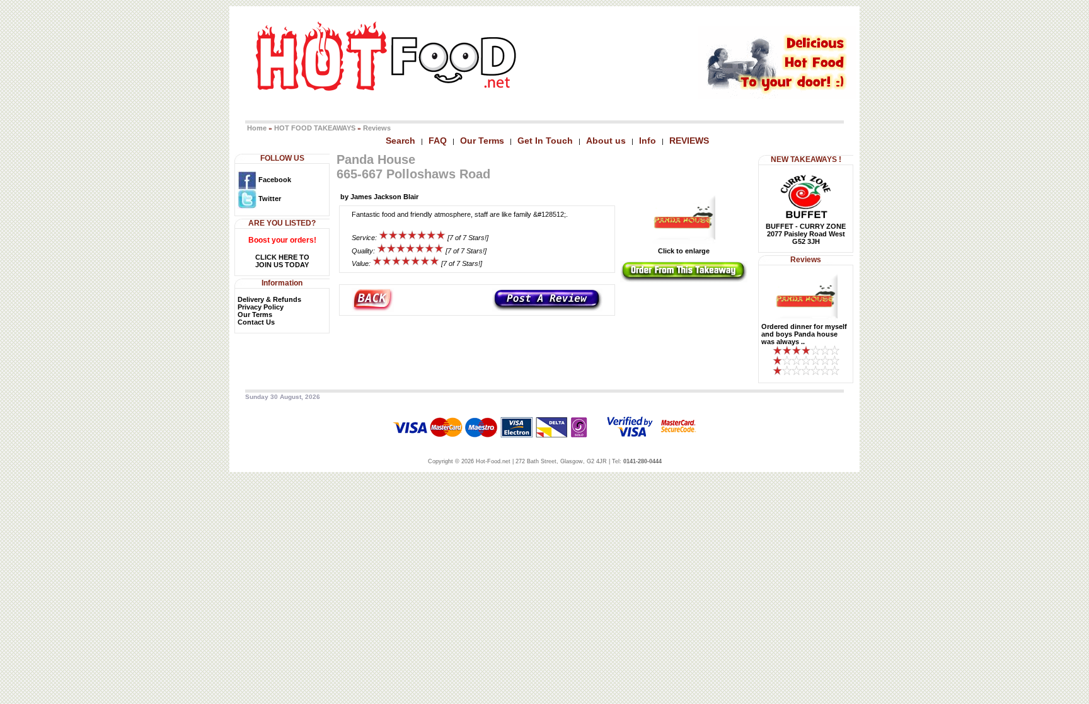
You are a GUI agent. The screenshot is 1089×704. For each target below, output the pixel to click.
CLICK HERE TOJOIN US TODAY (282, 260)
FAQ (438, 141)
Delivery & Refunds (269, 299)
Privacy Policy (261, 307)
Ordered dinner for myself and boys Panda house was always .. (804, 334)
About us (606, 141)
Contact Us (256, 322)
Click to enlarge (684, 251)
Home (257, 128)
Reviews (377, 128)
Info (647, 141)
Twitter (268, 198)
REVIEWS (689, 141)
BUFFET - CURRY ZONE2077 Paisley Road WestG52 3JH (806, 233)
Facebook (273, 179)
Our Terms (482, 141)
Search (400, 141)
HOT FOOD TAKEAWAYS (314, 128)
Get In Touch (545, 141)
